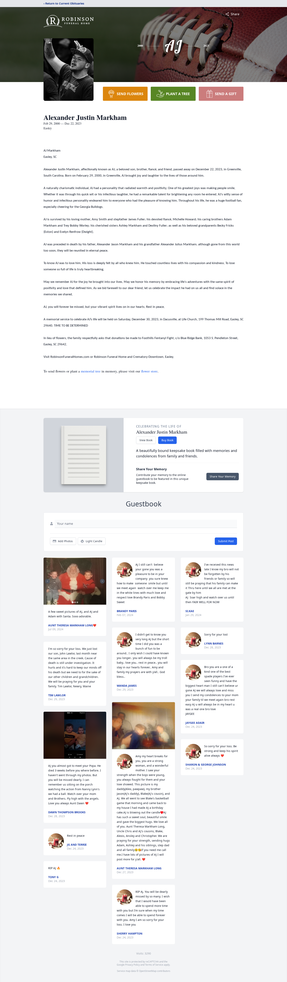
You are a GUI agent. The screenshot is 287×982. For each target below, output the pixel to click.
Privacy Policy (132, 964)
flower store (149, 371)
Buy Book (167, 440)
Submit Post (226, 541)
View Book (145, 440)
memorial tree (91, 371)
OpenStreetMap (147, 971)
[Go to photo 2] (75, 602)
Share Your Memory (222, 476)
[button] (74, 581)
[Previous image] (47, 581)
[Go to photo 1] (73, 602)
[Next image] (102, 581)
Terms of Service (154, 964)
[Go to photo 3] (77, 602)
